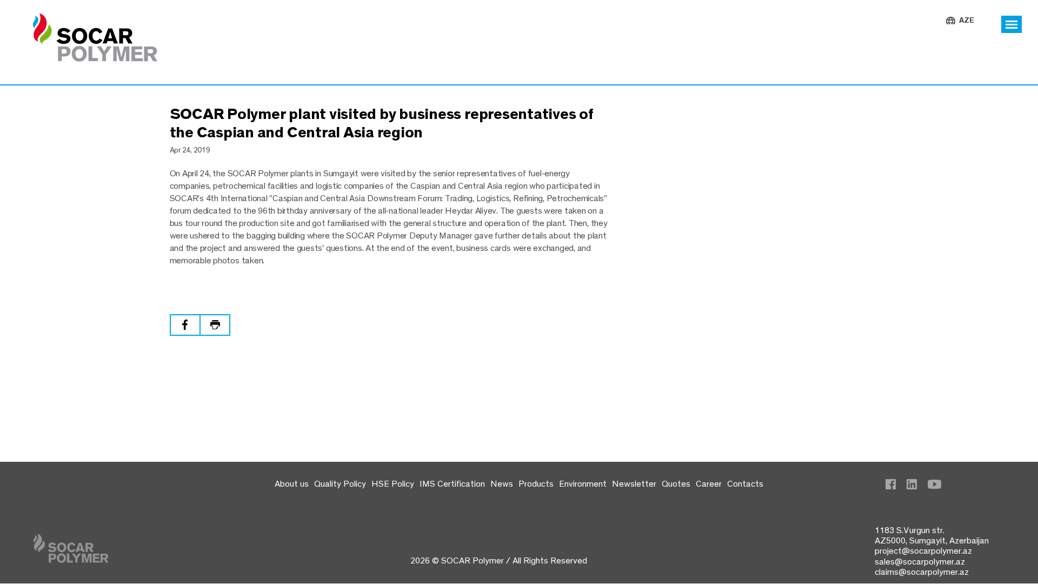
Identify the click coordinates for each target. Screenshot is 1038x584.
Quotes (676, 483)
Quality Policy (340, 483)
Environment (583, 483)
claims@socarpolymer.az (922, 571)
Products (536, 483)
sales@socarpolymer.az (920, 561)
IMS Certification (452, 483)
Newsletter (634, 483)
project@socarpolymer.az (923, 550)
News (501, 483)
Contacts (745, 483)
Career (709, 483)
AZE (966, 20)
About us (292, 483)
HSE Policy (392, 483)
